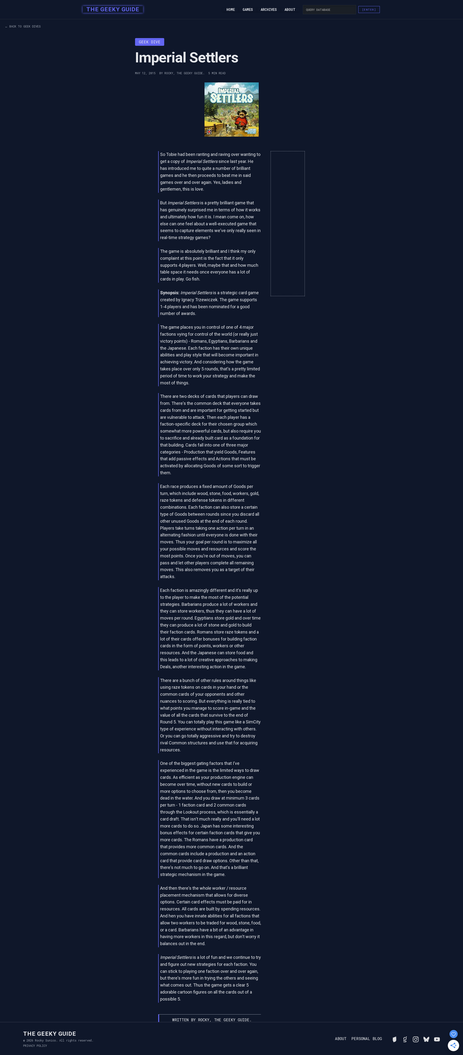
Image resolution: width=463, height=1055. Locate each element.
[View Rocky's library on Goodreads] (405, 1039)
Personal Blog (366, 1039)
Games (248, 9)
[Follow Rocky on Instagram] (416, 1039)
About (290, 9)
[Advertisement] (288, 223)
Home (230, 9)
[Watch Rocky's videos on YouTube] (437, 1039)
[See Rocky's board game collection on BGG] (394, 1039)
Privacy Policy (35, 1046)
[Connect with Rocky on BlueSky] (426, 1039)
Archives (269, 9)
